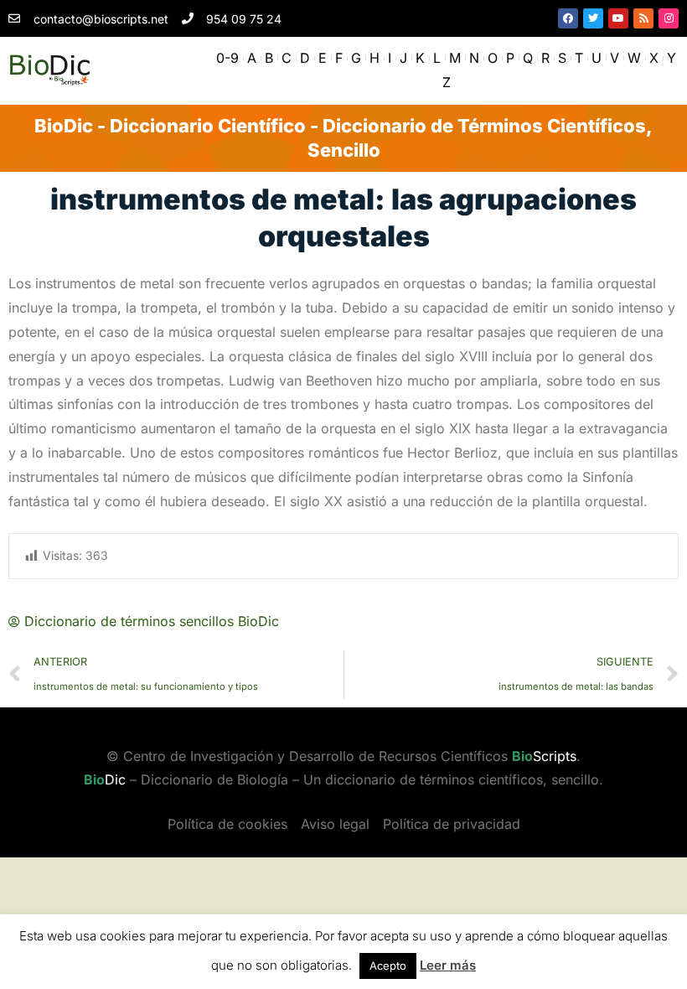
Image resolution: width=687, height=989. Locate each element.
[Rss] (643, 18)
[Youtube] (618, 18)
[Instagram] (669, 18)
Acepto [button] (387, 965)
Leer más (448, 965)
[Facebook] (568, 18)
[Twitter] (593, 18)
